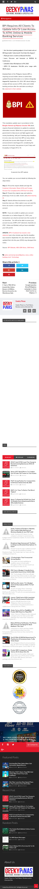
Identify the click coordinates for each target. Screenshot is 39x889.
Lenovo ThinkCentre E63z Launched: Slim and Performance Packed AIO (23, 598)
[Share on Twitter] (22, 265)
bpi (14, 255)
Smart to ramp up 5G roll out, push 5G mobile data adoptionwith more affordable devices (23, 501)
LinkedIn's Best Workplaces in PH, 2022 (16, 63)
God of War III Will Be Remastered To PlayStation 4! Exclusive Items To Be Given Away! (23, 639)
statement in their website (13, 89)
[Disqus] (19, 354)
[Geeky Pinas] (19, 9)
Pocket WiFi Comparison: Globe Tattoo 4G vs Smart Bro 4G (21, 651)
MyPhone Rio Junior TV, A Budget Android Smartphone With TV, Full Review (22, 584)
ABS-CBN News (21, 247)
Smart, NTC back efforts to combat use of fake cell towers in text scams (23, 472)
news (27, 255)
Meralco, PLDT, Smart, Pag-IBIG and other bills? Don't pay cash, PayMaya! (21, 773)
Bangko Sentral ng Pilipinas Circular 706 (16, 125)
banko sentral (8, 255)
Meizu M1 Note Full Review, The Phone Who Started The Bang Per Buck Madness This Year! (23, 624)
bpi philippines (20, 255)
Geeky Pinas (5, 887)
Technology (15, 257)
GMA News (30, 247)
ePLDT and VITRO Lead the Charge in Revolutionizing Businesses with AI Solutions (23, 463)
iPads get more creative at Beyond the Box (17, 55)
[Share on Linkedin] (22, 270)
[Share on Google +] (9, 270)
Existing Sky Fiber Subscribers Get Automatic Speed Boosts (20, 764)
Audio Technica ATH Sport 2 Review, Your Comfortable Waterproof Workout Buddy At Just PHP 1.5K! (23, 530)
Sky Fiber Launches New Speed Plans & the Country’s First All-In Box (21, 783)
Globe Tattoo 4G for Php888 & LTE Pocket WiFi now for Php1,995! (22, 611)
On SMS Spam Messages (17, 837)
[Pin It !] (9, 274)
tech (9, 257)
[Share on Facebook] (9, 265)
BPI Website (12, 247)
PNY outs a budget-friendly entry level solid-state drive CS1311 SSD (22, 571)
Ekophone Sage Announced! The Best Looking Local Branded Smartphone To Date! (23, 544)
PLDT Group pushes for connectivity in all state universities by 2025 (23, 481)
